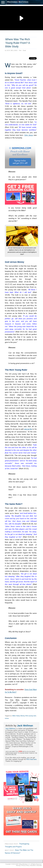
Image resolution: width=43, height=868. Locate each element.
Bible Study (16, 716)
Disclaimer (33, 865)
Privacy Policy (25, 865)
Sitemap (18, 865)
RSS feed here (31, 759)
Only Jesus (28, 135)
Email (24, 50)
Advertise (39, 865)
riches (7, 718)
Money (22, 716)
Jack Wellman (12, 50)
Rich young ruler (30, 716)
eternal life (28, 429)
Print (20, 50)
